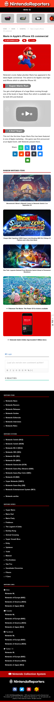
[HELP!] (36, 690)
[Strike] (16, 370)
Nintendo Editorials (13, 418)
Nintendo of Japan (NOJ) (14, 606)
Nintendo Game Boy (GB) (15, 485)
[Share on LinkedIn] (15, 153)
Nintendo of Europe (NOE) (15, 598)
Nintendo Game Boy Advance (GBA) (19, 469)
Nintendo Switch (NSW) (15, 444)
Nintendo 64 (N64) (12, 477)
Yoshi (8, 552)
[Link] (28, 370)
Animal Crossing (12, 535)
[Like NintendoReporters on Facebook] (15, 689)
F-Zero (8, 576)
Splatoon (9, 547)
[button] (27, 10)
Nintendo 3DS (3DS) (13, 452)
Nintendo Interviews (13, 422)
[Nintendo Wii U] (38, 18)
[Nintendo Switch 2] (7, 18)
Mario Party (10, 518)
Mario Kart (10, 514)
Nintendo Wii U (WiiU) (14, 448)
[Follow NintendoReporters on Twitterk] (22, 689)
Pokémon (9, 522)
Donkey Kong (11, 531)
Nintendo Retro (11, 426)
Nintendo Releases (13, 409)
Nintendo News (11, 401)
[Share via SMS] (40, 153)
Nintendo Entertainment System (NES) (20, 489)
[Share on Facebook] (33, 147)
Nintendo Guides (12, 413)
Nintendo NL (10, 593)
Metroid (9, 556)
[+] (31, 370)
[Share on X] (27, 147)
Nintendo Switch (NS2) (14, 440)
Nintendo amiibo (12, 496)
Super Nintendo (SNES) (15, 481)
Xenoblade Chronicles (14, 568)
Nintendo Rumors (12, 405)
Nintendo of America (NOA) (15, 602)
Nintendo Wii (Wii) (13, 456)
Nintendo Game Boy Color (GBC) (18, 473)
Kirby (8, 543)
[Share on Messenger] (39, 147)
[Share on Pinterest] (27, 153)
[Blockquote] (25, 370)
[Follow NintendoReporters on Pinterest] (29, 689)
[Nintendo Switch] (23, 18)
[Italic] (10, 370)
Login (9, 354)
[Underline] (13, 370)
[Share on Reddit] (21, 153)
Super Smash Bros (13, 539)
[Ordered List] (19, 370)
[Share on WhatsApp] (20, 147)
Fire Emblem (11, 560)
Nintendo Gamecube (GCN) (16, 465)
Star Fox (9, 564)
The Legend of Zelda (14, 527)
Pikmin (8, 572)
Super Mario (10, 510)
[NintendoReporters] (27, 6)
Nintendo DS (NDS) (13, 460)
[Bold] (7, 370)
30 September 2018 (11, 40)
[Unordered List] (22, 370)
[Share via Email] (27, 160)
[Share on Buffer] (33, 153)
